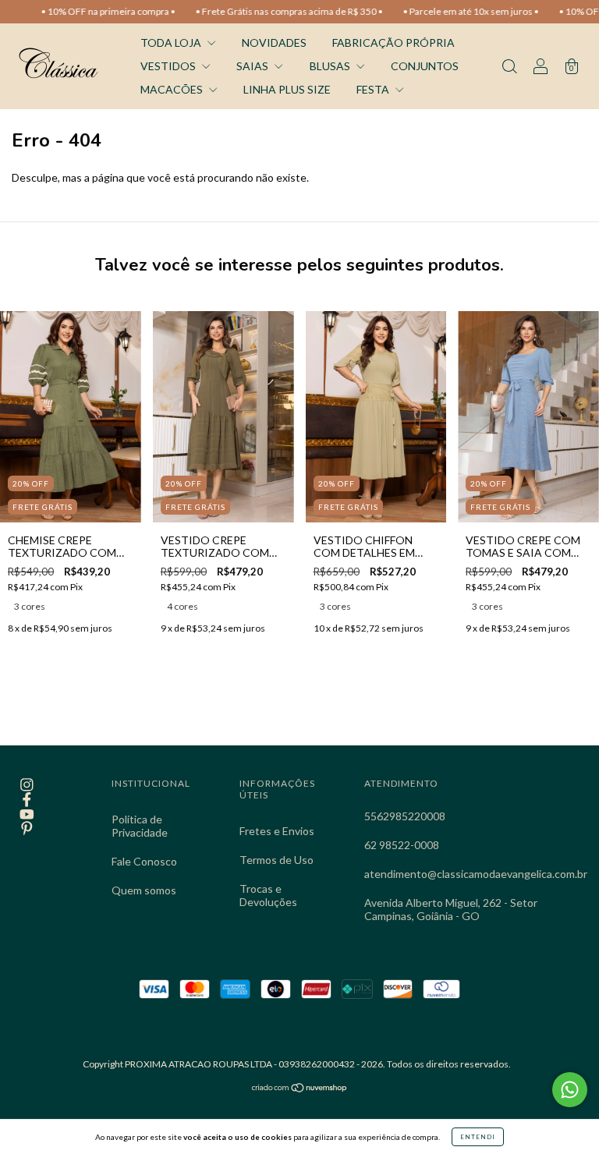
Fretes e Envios (276, 830)
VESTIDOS (169, 66)
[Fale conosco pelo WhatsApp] (569, 1089)
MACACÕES (172, 89)
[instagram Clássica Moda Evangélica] (27, 784)
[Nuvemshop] (300, 1089)
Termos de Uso (276, 859)
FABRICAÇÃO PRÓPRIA (393, 42)
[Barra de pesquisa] (509, 67)
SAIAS (253, 66)
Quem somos (144, 890)
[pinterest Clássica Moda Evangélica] (27, 828)
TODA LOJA (172, 42)
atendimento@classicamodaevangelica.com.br (475, 873)
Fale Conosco (144, 861)
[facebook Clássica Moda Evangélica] (27, 798)
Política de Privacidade (140, 825)
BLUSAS (331, 66)
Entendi (477, 1137)
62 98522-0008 (401, 844)
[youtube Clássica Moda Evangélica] (27, 813)
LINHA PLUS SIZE (287, 89)
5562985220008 (404, 816)
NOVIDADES (274, 42)
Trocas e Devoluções (268, 895)
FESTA (374, 89)
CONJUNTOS (425, 66)
